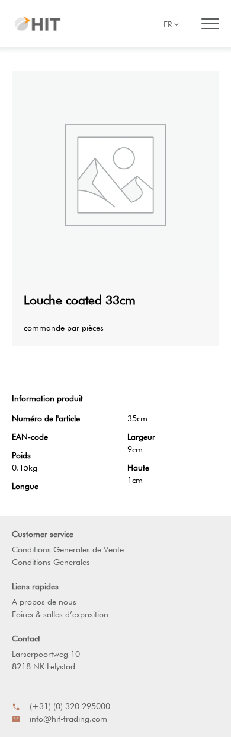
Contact (26, 638)
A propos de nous (44, 601)
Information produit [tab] (47, 398)
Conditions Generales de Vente (68, 549)
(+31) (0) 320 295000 (70, 706)
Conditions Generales (51, 562)
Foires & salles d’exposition (60, 614)
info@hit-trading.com (68, 718)
